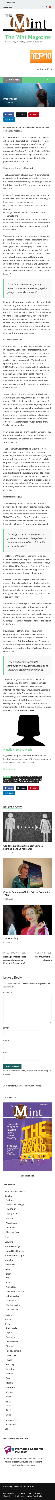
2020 (8, 1405)
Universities (10, 1424)
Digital (9, 1332)
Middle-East (11, 1300)
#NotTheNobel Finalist (15, 1191)
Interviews (9, 1260)
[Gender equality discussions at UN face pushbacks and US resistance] (27, 828)
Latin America (12, 1296)
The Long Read (12, 1232)
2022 (8, 1414)
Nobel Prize (11, 1222)
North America (13, 1305)
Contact (6, 1496)
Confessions (17, 777)
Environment (12, 1341)
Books (7, 1237)
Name (6, 1028)
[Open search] (48, 80)
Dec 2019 (28, 777)
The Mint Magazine (28, 36)
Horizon (9, 1218)
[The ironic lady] (27, 920)
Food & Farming (13, 1350)
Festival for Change (15, 1204)
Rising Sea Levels (11, 782)
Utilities (9, 1392)
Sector (8, 1324)
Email (7, 1040)
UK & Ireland (12, 1309)
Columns (9, 1241)
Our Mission (8, 1493)
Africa (8, 1277)
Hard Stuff (10, 1209)
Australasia (11, 1286)
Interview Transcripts (14, 1255)
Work (8, 1396)
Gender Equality (11, 779)
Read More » (9, 769)
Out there (10, 1227)
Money (9, 1373)
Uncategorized (11, 1420)
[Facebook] (46, 7)
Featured (10, 1200)
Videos (8, 1429)
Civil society (11, 1328)
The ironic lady (10, 938)
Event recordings (12, 1246)
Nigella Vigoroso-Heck (17, 749)
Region (8, 1273)
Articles (8, 1196)
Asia (8, 1282)
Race (8, 1378)
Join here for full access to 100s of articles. (22, 1085)
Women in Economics (29, 782)
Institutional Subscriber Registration (28, 1496)
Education (10, 1337)
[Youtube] (50, 7)
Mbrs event (10, 1264)
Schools (8, 1319)
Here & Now (11, 1213)
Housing (10, 1364)
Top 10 (8, 1401)
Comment (9, 992)
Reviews (8, 1315)
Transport (10, 1387)
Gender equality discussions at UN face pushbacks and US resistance (23, 847)
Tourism (9, 1382)
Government (12, 1355)
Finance (9, 1346)
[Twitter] (42, 7)
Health (9, 1360)
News (7, 1269)
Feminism (37, 777)
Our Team (21, 1493)
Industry (10, 1369)
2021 (8, 1410)
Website (7, 1053)
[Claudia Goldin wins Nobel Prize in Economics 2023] (27, 874)
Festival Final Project (14, 1251)
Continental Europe (15, 1291)
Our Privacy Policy (35, 1493)
